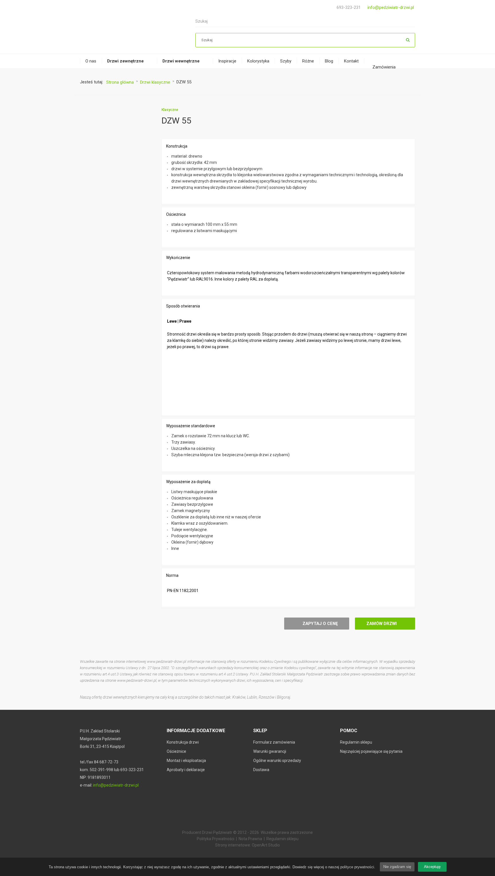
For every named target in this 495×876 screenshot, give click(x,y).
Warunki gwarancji (269, 751)
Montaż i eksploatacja (186, 760)
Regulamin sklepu (356, 742)
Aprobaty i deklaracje (186, 769)
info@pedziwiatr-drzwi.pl (391, 7)
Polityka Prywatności (215, 838)
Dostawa (261, 769)
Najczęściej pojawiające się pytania (371, 751)
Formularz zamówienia (274, 742)
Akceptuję (432, 867)
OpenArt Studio (266, 845)
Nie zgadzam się (397, 867)
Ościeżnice (176, 751)
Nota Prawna (250, 838)
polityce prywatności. (357, 867)
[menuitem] (91, 61)
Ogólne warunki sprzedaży (277, 760)
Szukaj (408, 40)
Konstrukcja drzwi (183, 742)
